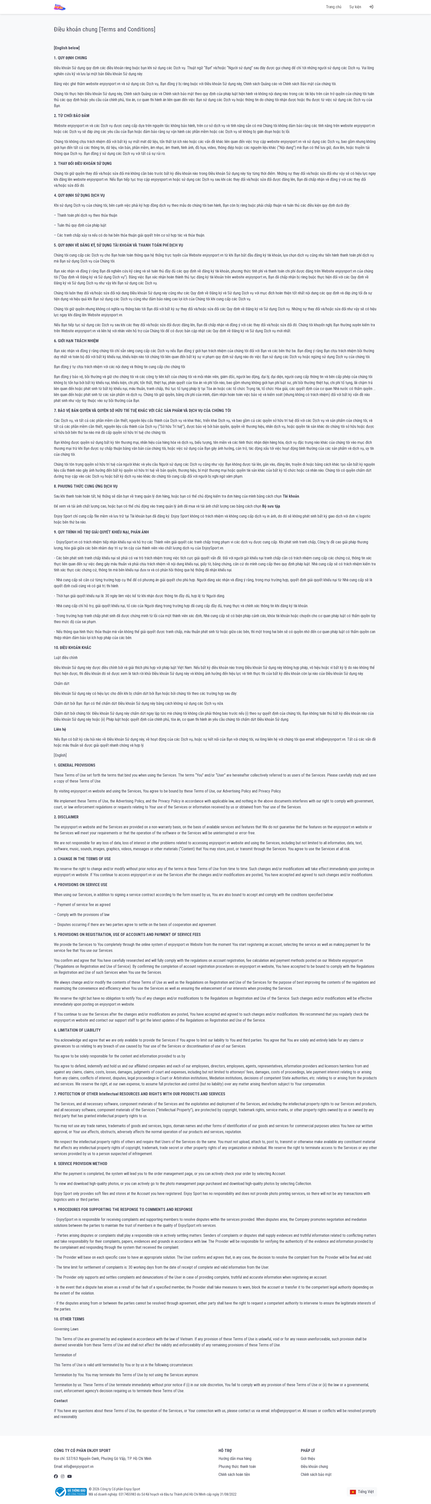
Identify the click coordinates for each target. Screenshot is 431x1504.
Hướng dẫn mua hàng (234, 1458)
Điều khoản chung (314, 1466)
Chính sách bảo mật (316, 1474)
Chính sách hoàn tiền (234, 1474)
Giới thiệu (308, 1458)
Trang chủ (333, 6)
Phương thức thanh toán (237, 1466)
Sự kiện (355, 6)
